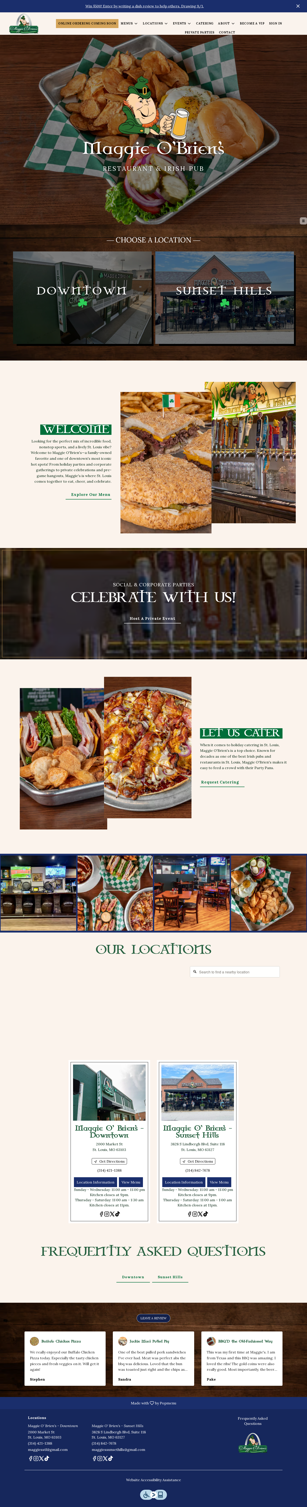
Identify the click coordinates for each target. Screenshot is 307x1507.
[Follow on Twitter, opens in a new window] (112, 1214)
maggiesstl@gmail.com (48, 1449)
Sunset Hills (170, 1277)
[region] (153, 1008)
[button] (129, 23)
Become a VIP (252, 23)
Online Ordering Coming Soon (87, 23)
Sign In (275, 23)
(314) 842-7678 (104, 1443)
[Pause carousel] (303, 220)
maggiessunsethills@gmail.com (118, 1449)
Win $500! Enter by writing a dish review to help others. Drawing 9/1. (144, 6)
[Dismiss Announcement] (298, 6)
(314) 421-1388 (40, 1443)
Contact (227, 32)
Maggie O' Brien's (253, 1443)
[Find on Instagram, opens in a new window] (106, 1214)
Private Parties (199, 32)
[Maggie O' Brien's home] (24, 23)
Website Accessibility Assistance (153, 1480)
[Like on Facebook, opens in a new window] (101, 1214)
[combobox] (235, 971)
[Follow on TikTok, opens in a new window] (117, 1214)
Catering (205, 23)
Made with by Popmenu (89, 1403)
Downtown (133, 1277)
